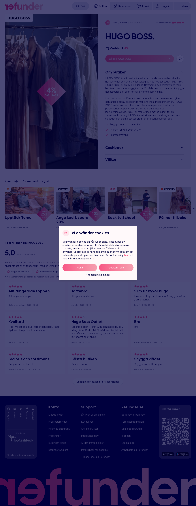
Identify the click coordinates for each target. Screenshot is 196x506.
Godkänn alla (116, 267)
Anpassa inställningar (98, 274)
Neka (80, 267)
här (126, 255)
